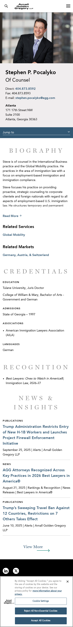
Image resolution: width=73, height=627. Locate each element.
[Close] (67, 581)
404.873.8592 (25, 88)
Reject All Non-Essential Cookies (40, 611)
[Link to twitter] (16, 571)
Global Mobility (14, 234)
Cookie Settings (41, 601)
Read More (10, 216)
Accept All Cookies (40, 621)
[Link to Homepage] (38, 6)
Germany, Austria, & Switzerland (26, 255)
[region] (36, 601)
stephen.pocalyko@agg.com (35, 98)
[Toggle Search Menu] (6, 6)
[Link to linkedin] (6, 571)
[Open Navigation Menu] (68, 6)
